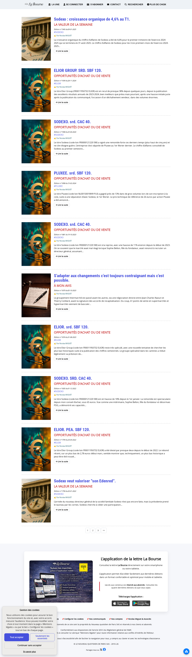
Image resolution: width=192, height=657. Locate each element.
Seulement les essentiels (42, 637)
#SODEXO (58, 32)
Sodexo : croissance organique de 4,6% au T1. (92, 19)
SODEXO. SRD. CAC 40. (73, 378)
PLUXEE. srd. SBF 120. (73, 173)
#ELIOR (57, 83)
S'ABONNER (96, 4)
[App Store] (120, 603)
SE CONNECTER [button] (74, 4)
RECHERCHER (135, 4)
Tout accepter (17, 637)
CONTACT (115, 4)
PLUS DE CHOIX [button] (157, 4)
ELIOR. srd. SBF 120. (71, 327)
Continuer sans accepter (30, 645)
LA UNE (55, 4)
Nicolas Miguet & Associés (139, 619)
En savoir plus (29, 651)
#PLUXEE (58, 186)
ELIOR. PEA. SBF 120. (72, 429)
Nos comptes (117, 619)
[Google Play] (141, 603)
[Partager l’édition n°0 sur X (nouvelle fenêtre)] (101, 650)
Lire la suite (62, 51)
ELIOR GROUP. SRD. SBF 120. (78, 70)
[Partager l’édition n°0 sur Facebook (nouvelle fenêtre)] (104, 650)
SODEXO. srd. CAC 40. (72, 121)
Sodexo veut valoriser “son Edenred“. (85, 480)
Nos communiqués (97, 619)
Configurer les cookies (74, 619)
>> (104, 530)
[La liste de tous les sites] (186, 651)
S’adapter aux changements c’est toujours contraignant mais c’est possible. (109, 278)
